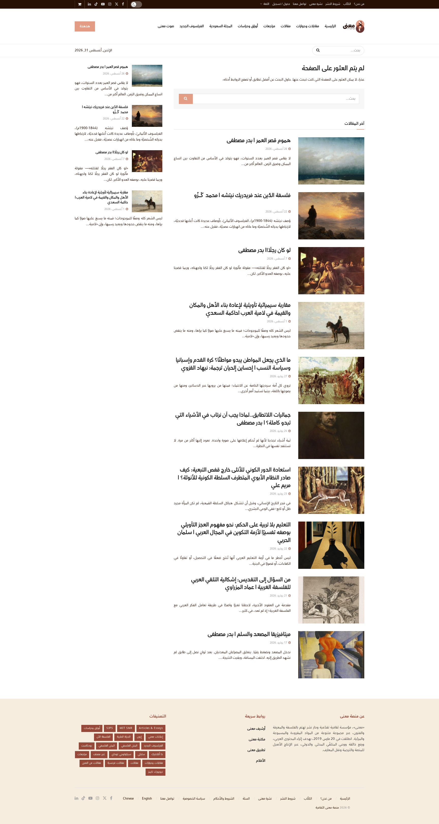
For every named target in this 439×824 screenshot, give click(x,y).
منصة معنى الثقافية (327, 807)
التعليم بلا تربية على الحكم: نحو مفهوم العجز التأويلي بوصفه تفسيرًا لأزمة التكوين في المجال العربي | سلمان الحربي (234, 533)
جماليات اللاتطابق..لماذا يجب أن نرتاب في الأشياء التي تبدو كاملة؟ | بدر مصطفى (233, 419)
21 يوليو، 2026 (279, 596)
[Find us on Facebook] (111, 798)
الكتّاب (347, 4)
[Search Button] (316, 50)
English (147, 799)
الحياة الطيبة (123, 737)
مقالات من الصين (91, 763)
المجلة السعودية (220, 26)
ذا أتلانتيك (157, 754)
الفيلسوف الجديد (192, 26)
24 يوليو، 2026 (279, 431)
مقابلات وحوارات (307, 26)
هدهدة (85, 26)
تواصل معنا (299, 4)
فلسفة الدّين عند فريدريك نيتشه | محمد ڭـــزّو (242, 199)
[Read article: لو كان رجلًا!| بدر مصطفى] (331, 270)
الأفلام (260, 761)
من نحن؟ (359, 4)
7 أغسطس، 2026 (277, 259)
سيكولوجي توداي (121, 754)
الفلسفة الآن (103, 737)
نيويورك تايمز (155, 772)
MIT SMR (126, 728)
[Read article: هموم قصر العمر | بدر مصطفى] (331, 161)
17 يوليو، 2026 (279, 643)
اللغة (266, 4)
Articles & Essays (151, 728)
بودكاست (86, 746)
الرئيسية (330, 26)
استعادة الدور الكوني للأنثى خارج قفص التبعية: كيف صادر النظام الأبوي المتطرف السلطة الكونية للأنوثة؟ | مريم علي (234, 478)
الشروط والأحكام (223, 799)
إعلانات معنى (155, 737)
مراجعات (269, 26)
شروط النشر (332, 4)
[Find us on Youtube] (90, 798)
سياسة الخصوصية (194, 799)
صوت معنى (166, 26)
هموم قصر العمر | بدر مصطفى (259, 140)
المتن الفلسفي (129, 746)
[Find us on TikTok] (96, 5)
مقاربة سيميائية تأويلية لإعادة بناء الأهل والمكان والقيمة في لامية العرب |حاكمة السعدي (240, 309)
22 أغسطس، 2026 (276, 212)
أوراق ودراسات (248, 26)
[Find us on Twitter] (105, 798)
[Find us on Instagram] (97, 798)
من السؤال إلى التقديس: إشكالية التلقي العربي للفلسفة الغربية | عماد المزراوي (241, 584)
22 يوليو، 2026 (279, 549)
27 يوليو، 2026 (279, 376)
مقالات (286, 26)
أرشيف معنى (256, 729)
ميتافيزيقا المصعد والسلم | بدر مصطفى (249, 634)
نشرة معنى (315, 4)
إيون (139, 737)
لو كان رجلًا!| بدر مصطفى (264, 250)
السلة (246, 799)
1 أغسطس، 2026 (277, 321)
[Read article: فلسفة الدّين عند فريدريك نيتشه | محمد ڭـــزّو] (331, 215)
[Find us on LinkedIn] (76, 798)
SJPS (109, 728)
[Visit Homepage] (354, 26)
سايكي (141, 754)
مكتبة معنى (257, 740)
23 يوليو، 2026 (279, 494)
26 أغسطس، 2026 (276, 149)
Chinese (128, 799)
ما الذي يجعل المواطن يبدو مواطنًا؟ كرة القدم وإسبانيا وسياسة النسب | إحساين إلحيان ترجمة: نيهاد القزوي (233, 364)
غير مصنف (99, 754)
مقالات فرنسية (115, 763)
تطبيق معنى (256, 750)
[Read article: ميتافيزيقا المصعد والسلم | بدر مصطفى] (331, 654)
